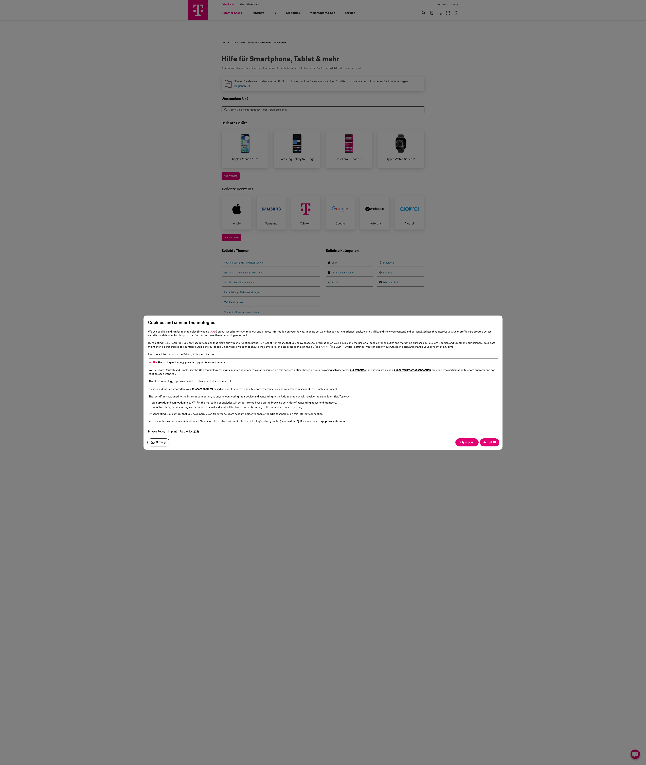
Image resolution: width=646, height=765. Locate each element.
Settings (161, 442)
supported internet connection (412, 370)
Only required (467, 442)
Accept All (489, 442)
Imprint (172, 431)
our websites (358, 370)
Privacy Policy (156, 431)
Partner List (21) (189, 431)
